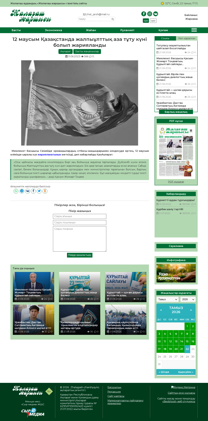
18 (165, 349)
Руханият (127, 30)
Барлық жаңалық (176, 111)
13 (176, 341)
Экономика (53, 30)
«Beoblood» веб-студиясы (178, 401)
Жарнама (191, 18)
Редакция (114, 391)
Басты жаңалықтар (87, 51)
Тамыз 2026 (176, 310)
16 (193, 341)
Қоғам (163, 30)
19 (170, 349)
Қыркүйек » (185, 372)
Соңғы (165, 38)
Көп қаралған (186, 38)
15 (187, 341)
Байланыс (191, 15)
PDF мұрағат (176, 181)
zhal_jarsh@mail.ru (98, 14)
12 (170, 341)
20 (176, 349)
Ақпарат (65, 51)
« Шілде (164, 372)
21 (181, 349)
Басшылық (114, 387)
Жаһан (91, 30)
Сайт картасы (116, 396)
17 (159, 349)
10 (159, 341)
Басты (16, 30)
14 (181, 341)
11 (165, 341)
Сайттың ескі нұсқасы (181, 393)
